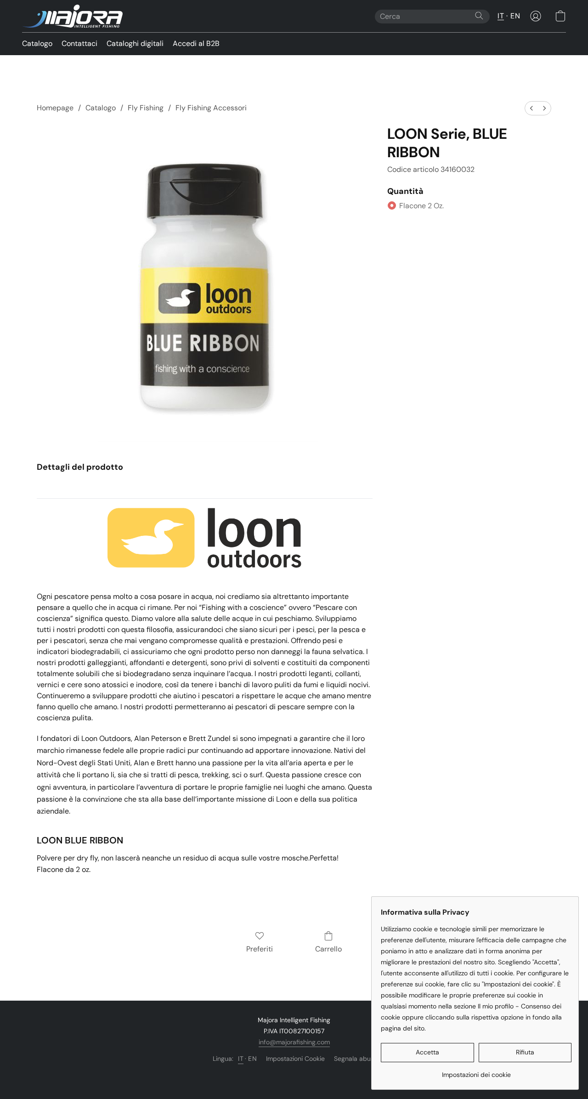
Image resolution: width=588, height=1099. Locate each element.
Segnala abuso (356, 1058)
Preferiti (259, 949)
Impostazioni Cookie (295, 1058)
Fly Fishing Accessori (211, 108)
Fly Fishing (146, 108)
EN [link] (252, 1058)
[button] (72, 16)
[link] (476, 1071)
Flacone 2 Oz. (421, 206)
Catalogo (37, 43)
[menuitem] (531, 108)
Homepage (55, 108)
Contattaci (79, 43)
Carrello (328, 949)
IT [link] (240, 1058)
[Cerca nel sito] (479, 15)
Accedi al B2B (196, 43)
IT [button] (501, 16)
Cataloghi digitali (135, 43)
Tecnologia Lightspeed (294, 1074)
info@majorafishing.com (294, 1042)
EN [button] (515, 16)
